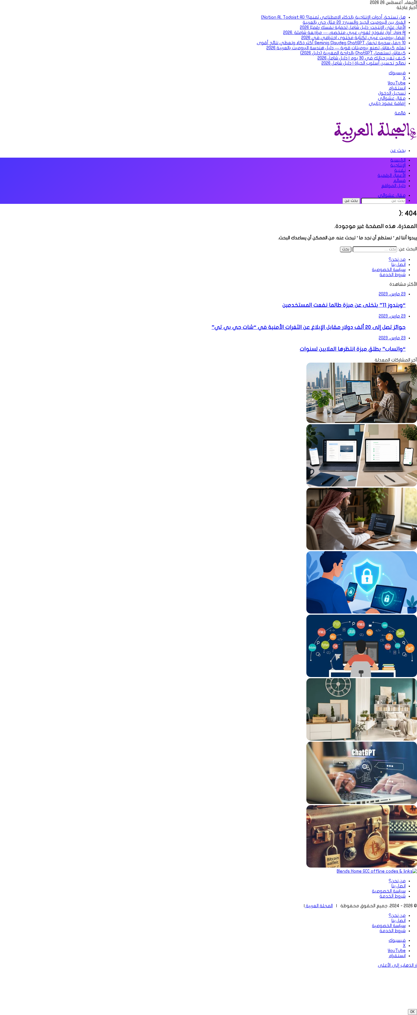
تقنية (400, 170)
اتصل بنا (398, 264)
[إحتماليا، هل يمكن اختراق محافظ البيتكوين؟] (361, 866)
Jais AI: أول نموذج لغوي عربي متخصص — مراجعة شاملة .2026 (344, 32)
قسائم (399, 180)
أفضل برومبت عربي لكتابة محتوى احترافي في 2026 (353, 37)
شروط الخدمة (393, 274)
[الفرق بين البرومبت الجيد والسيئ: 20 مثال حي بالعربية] (361, 548)
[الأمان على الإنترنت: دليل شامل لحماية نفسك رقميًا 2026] (361, 612)
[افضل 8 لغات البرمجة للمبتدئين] (361, 675)
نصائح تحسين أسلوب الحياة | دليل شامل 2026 (363, 63)
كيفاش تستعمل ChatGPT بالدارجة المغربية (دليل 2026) (353, 53)
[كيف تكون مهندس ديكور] (361, 739)
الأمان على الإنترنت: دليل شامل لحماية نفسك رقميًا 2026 (353, 27)
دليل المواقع (393, 185)
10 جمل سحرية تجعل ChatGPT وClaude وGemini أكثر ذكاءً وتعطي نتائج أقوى (331, 43)
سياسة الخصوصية (389, 269)
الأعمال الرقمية (392, 175)
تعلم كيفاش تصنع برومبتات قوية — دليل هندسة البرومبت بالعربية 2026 (336, 48)
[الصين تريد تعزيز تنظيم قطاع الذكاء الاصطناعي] (361, 802)
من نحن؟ (397, 259)
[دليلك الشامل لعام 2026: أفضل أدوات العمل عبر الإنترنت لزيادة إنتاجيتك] (361, 421)
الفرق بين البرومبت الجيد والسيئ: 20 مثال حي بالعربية (354, 22)
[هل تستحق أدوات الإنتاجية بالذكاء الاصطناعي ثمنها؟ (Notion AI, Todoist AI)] (361, 485)
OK (412, 1012)
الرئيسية (398, 160)
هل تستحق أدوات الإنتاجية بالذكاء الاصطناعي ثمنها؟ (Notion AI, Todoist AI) (333, 17)
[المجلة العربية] (374, 141)
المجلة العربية (319, 906)
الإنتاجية (398, 165)
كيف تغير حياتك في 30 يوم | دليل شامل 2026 (361, 58)
